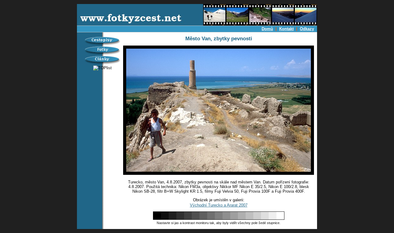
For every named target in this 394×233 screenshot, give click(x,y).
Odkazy (307, 28)
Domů (267, 28)
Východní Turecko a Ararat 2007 (218, 205)
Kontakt (286, 28)
